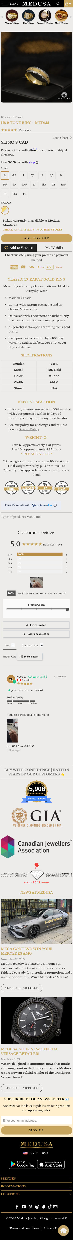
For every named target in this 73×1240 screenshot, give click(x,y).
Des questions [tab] (30, 645)
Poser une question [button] (38, 634)
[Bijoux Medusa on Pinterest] (30, 1207)
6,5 (14, 175)
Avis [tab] (7, 645)
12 (53, 184)
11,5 (44, 184)
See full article (21, 988)
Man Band (34, 517)
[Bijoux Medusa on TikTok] (49, 1207)
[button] (63, 1230)
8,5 (51, 175)
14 (24, 194)
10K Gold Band (12, 117)
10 (14, 184)
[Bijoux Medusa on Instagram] (37, 1207)
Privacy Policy (53, 1228)
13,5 (14, 194)
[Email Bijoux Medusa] (55, 1207)
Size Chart (61, 138)
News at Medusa (36, 892)
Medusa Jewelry (27, 1218)
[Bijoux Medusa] (36, 3)
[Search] (59, 3)
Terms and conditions (24, 1228)
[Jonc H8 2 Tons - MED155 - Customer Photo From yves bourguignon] (36, 582)
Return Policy (29, 429)
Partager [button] (16, 750)
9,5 (5, 184)
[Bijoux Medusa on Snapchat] (44, 1207)
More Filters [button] (31, 656)
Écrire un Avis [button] (38, 625)
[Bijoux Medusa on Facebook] (17, 1207)
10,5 (24, 184)
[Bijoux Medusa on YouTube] (24, 1207)
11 (34, 184)
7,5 (32, 175)
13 (5, 194)
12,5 (63, 184)
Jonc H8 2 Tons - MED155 (20, 746)
